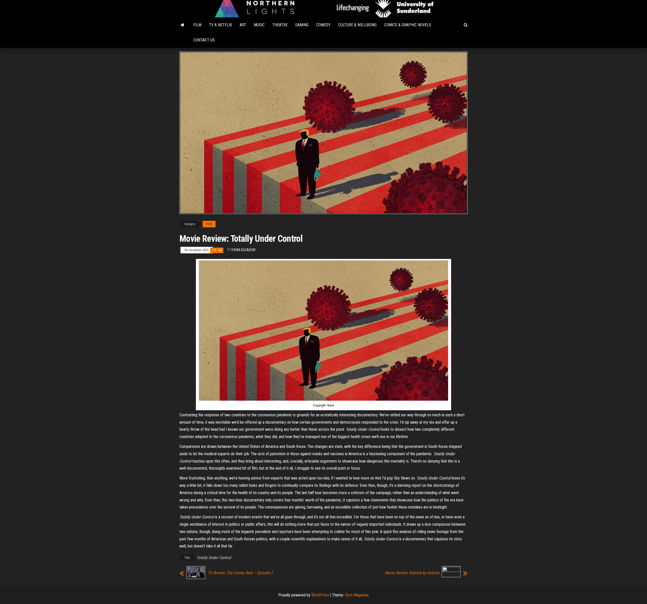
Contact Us (204, 40)
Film (197, 24)
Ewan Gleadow (244, 250)
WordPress (320, 595)
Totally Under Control (214, 557)
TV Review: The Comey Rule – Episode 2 (240, 573)
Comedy (323, 24)
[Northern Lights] (183, 25)
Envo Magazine (357, 595)
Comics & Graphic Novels (407, 24)
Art (243, 24)
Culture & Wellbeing (357, 24)
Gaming (302, 24)
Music (259, 24)
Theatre (280, 24)
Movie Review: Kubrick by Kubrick (412, 573)
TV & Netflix (220, 24)
